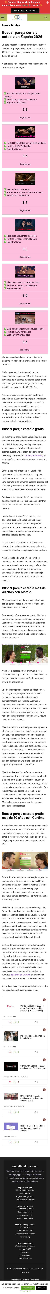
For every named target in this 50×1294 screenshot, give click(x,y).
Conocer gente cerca (25, 1212)
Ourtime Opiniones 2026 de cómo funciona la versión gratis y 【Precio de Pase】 (32, 1008)
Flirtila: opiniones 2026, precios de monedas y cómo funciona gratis (32, 1098)
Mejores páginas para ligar (25, 1190)
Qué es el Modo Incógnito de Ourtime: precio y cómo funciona (32, 1128)
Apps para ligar (10, 1137)
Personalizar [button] (25, 1291)
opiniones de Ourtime (20, 974)
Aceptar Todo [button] (28, 1288)
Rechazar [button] (41, 1288)
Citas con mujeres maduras (25, 1246)
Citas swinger (25, 1255)
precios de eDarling (34, 455)
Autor (9, 1269)
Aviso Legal (16, 1280)
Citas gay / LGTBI (25, 1249)
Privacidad (34, 1280)
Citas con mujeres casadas (25, 1234)
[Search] (46, 17)
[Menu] (3, 17)
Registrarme (25, 118)
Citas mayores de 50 (25, 1215)
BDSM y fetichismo (25, 1259)
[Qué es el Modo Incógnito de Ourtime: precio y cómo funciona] (11, 1126)
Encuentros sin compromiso (15, 1077)
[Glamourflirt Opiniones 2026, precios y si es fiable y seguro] (11, 1066)
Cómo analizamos (20, 1269)
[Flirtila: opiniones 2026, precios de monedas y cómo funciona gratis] (11, 1096)
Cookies (25, 1280)
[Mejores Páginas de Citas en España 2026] (11, 1036)
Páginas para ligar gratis (25, 1197)
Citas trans (25, 1252)
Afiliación (33, 1269)
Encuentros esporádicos (14, 1107)
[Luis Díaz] (44, 1000)
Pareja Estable (10, 1017)
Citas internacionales (25, 1218)
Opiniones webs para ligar (25, 1200)
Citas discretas (25, 1227)
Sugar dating (25, 1237)
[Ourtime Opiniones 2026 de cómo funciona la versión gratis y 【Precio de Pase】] (11, 1006)
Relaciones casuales (25, 1230)
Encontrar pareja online (25, 1209)
